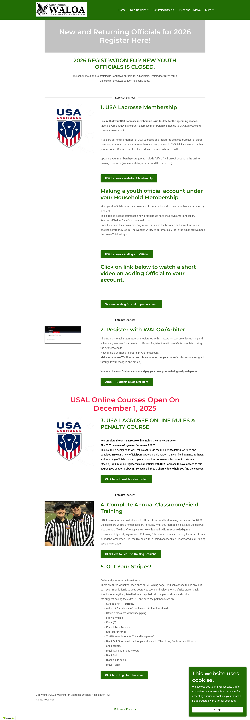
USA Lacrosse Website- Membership (128, 178)
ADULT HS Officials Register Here (126, 382)
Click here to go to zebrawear (124, 675)
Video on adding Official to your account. (131, 304)
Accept (217, 709)
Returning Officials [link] (164, 9)
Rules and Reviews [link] (190, 9)
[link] (61, 9)
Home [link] (122, 9)
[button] (139, 10)
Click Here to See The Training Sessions (130, 554)
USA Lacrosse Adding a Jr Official (126, 254)
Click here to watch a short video (126, 479)
